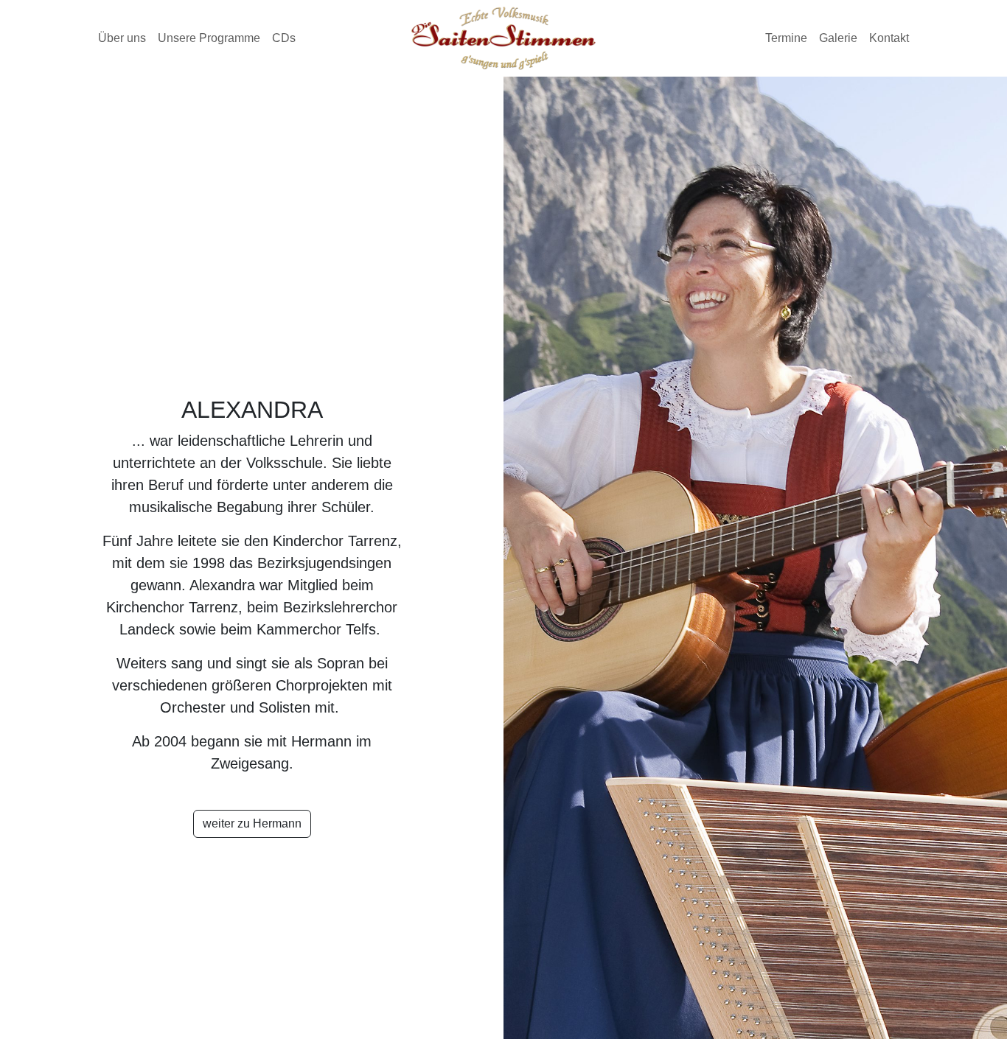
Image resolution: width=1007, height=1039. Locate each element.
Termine (786, 38)
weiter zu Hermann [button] (252, 823)
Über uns (122, 38)
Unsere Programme (209, 38)
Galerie (838, 38)
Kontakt (889, 38)
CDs (284, 38)
